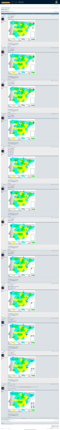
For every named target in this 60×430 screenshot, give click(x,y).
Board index (2, 421)
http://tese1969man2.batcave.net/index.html (13, 314)
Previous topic (54, 12)
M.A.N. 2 (5, 421)
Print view (2, 12)
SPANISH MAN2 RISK (5, 9)
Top (1, 46)
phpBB (27, 429)
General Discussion (8, 421)
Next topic (58, 12)
